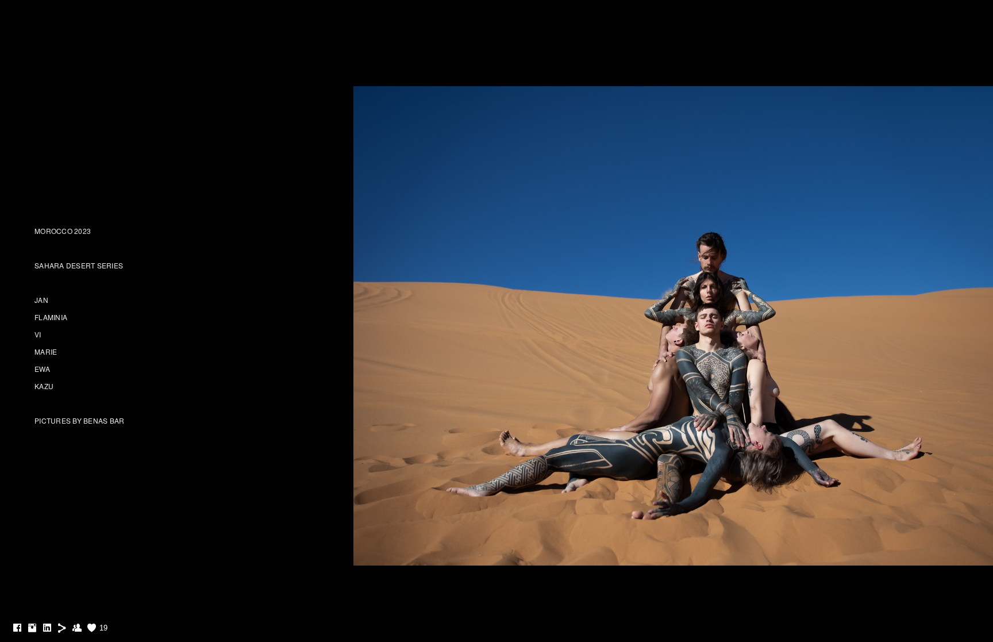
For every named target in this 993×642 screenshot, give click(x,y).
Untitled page (496, 42)
